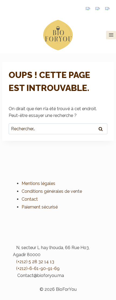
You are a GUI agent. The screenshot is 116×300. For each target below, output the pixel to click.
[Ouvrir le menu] (111, 35)
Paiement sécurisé (40, 207)
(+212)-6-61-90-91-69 (38, 268)
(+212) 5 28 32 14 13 (35, 261)
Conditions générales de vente (52, 191)
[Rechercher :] (58, 128)
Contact (30, 199)
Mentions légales (38, 183)
